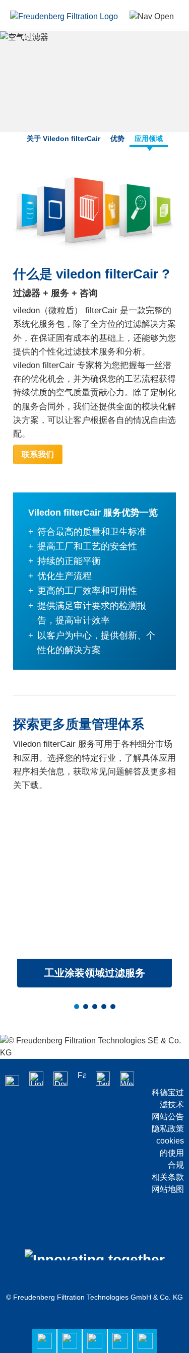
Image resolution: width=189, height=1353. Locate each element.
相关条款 (168, 1177)
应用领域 (149, 138)
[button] (76, 1006)
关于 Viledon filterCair (63, 138)
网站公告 (168, 1116)
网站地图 (168, 1189)
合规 (176, 1165)
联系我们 (38, 454)
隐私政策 (168, 1128)
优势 (117, 138)
